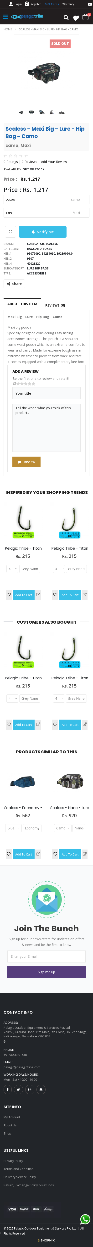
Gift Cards (52, 4)
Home (8, 29)
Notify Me (45, 231)
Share (17, 283)
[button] (46, 972)
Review (29, 461)
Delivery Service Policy (20, 1177)
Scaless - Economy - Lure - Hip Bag (23, 810)
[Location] (4, 1041)
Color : (10, 199)
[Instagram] (29, 1089)
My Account (12, 1117)
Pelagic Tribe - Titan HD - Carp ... (23, 551)
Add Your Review (54, 161)
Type (8, 212)
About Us (10, 1125)
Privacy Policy (13, 1160)
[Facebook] (8, 1089)
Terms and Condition (19, 1169)
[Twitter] (18, 1089)
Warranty (68, 4)
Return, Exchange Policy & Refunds (29, 1185)
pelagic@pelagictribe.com (22, 1067)
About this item (22, 304)
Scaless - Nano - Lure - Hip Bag (69, 810)
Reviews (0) (55, 305)
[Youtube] (41, 1089)
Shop (7, 1133)
